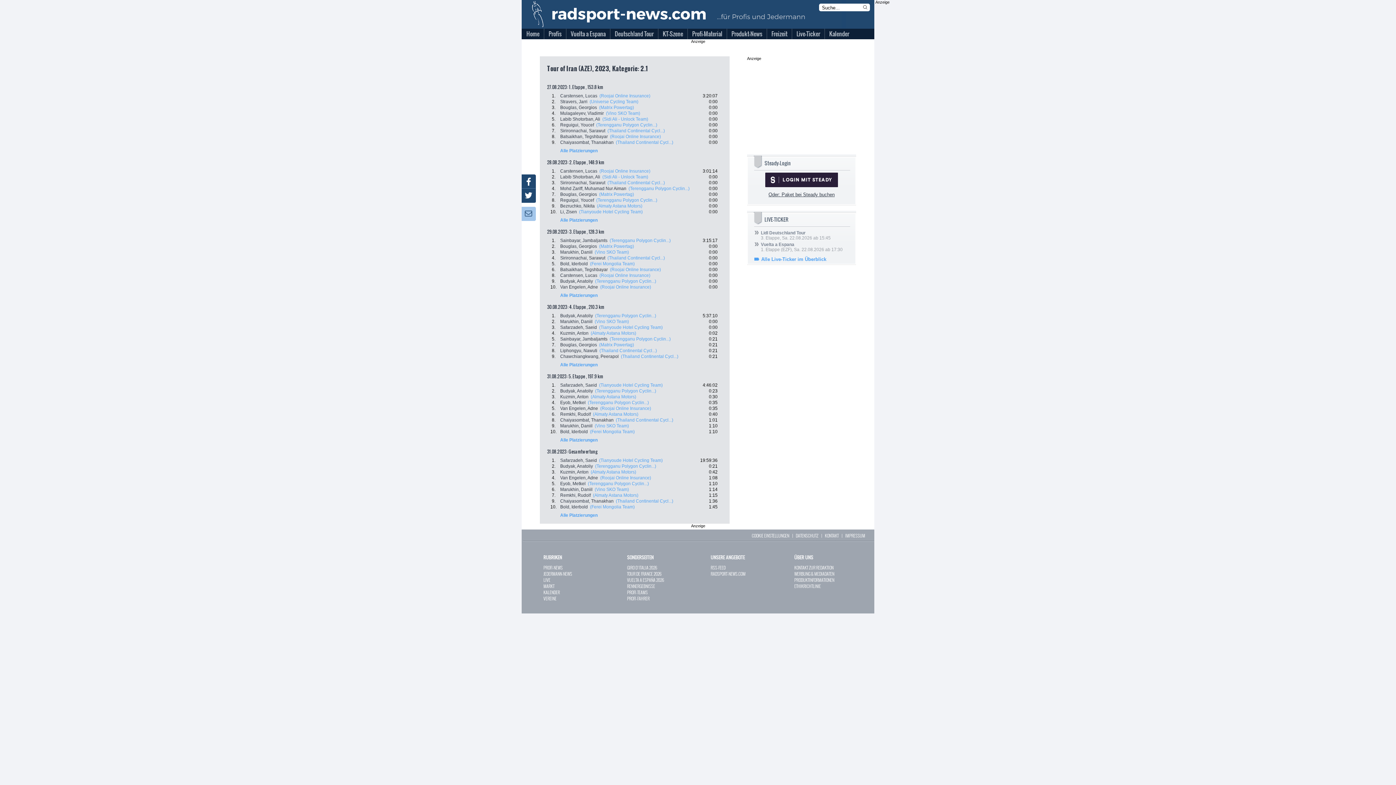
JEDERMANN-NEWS (557, 574)
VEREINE (550, 598)
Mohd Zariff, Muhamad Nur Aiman (593, 188)
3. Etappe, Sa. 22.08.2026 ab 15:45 (796, 235)
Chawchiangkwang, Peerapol (589, 356)
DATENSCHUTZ (807, 535)
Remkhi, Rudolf (575, 414)
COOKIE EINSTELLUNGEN (770, 535)
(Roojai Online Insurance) (624, 95)
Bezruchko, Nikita (577, 206)
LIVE (546, 580)
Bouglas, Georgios (578, 107)
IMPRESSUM (855, 535)
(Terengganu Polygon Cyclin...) (626, 125)
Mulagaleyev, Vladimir (582, 113)
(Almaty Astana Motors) (619, 206)
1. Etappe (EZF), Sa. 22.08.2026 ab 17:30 (802, 247)
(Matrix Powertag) (616, 107)
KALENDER (551, 592)
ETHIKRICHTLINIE (807, 586)
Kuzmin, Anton (574, 333)
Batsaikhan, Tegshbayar (584, 136)
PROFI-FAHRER (638, 598)
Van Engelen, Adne (579, 287)
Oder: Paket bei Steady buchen (802, 194)
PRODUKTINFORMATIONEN (814, 580)
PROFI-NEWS (553, 567)
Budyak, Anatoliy (576, 281)
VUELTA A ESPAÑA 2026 (645, 580)
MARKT (548, 586)
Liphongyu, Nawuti (578, 350)
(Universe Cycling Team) (614, 101)
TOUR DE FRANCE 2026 (644, 574)
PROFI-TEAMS (637, 592)
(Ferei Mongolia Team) (612, 263)
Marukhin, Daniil (576, 252)
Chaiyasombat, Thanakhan (587, 142)
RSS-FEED (718, 567)
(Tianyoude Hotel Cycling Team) (611, 211)
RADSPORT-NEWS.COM (728, 574)
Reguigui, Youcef (577, 125)
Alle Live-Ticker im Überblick (793, 259)
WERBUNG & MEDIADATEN (814, 574)
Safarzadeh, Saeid (578, 327)
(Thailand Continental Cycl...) (636, 130)
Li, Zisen (568, 211)
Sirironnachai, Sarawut (582, 130)
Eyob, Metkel (573, 402)
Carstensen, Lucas (578, 95)
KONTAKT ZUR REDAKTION (814, 567)
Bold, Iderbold (574, 263)
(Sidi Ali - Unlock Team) (625, 119)
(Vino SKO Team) (623, 113)
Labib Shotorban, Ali (580, 119)
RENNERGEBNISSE (641, 586)
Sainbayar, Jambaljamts (583, 240)
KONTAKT (832, 535)
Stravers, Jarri (573, 101)
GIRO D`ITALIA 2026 (642, 567)
